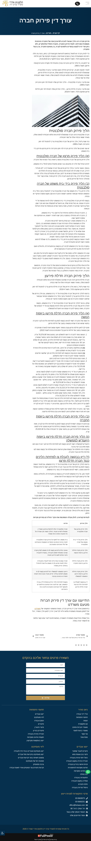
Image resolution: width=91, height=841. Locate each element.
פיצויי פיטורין (39, 727)
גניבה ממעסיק (38, 764)
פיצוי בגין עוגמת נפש (80, 754)
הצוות (85, 721)
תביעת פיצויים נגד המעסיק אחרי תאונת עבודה (27, 768)
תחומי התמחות (82, 717)
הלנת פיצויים (83, 784)
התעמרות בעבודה (81, 778)
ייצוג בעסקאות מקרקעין (35, 740)
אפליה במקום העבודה (79, 781)
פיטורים (41, 724)
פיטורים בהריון (38, 731)
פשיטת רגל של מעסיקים (35, 761)
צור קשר (84, 734)
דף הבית (56, 33)
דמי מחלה (84, 774)
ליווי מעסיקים (39, 717)
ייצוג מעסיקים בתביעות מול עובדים (31, 754)
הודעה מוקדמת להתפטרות (78, 768)
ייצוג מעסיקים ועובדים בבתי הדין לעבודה (29, 751)
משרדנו (38, 609)
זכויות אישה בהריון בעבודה (78, 764)
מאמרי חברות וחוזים (80, 727)
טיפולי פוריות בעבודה (80, 787)
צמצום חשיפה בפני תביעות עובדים (31, 758)
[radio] (76, 645)
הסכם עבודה (39, 721)
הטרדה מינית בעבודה (36, 734)
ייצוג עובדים (39, 714)
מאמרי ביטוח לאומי (80, 731)
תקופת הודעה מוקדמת (35, 737)
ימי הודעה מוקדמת (81, 771)
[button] (81, 801)
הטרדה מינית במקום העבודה (77, 761)
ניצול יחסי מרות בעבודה (79, 758)
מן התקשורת (83, 724)
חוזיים (48, 33)
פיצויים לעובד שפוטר (80, 751)
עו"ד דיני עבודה (82, 714)
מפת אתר (84, 737)
